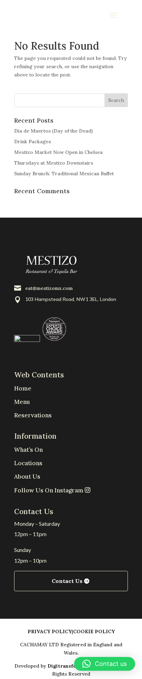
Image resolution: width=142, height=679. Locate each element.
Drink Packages (32, 141)
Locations (28, 463)
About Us (27, 476)
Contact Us (67, 580)
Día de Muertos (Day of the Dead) (53, 131)
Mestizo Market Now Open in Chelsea (58, 152)
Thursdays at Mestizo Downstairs (53, 163)
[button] (104, 664)
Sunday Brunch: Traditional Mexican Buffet (64, 173)
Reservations (33, 415)
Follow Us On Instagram (49, 490)
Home (22, 388)
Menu (22, 402)
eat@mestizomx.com (49, 288)
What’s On (28, 449)
